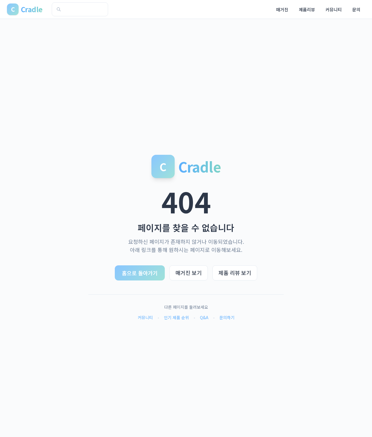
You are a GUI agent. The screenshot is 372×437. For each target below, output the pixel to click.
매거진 (282, 9)
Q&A (204, 317)
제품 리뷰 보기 (235, 272)
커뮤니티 (334, 9)
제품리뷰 (307, 9)
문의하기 (227, 317)
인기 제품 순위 (176, 317)
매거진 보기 (189, 272)
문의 (356, 9)
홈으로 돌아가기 (140, 273)
